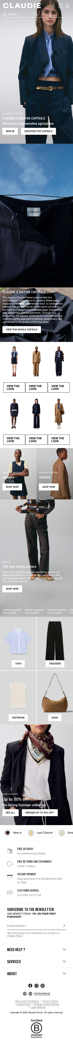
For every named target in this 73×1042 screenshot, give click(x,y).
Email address (16, 925)
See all (10, 812)
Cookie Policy (23, 1004)
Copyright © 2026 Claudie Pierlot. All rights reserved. (36, 1012)
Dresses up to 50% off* (39, 812)
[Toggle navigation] (67, 5)
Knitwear (18, 717)
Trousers (55, 663)
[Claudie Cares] (36, 1028)
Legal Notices (37, 1007)
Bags (55, 717)
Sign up (64, 926)
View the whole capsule (22, 329)
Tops (18, 663)
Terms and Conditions (27, 1001)
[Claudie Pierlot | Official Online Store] (22, 5)
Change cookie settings (46, 1004)
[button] (53, 5)
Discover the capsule (39, 131)
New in (10, 131)
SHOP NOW (12, 487)
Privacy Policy (50, 1001)
